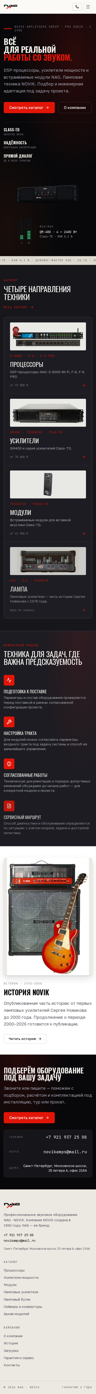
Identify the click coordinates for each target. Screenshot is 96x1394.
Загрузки (11, 1351)
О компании (75, 107)
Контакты (12, 1365)
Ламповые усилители (21, 1292)
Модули (10, 1285)
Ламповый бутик (17, 1299)
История (11, 1343)
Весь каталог (16, 307)
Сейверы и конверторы (23, 1307)
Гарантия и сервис (19, 1358)
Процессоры (14, 1270)
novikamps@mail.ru (19, 1240)
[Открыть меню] (88, 7)
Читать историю (22, 1039)
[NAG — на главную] (10, 6)
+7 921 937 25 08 (19, 1235)
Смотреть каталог (26, 107)
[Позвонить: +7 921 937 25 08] (77, 6)
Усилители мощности (21, 1277)
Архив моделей (16, 1314)
